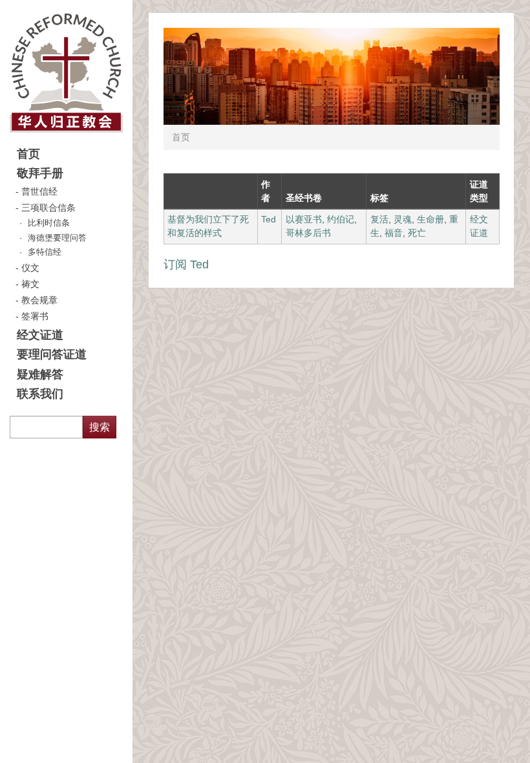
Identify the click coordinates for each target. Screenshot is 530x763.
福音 (394, 233)
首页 (28, 153)
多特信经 (44, 252)
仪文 (30, 268)
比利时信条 (49, 223)
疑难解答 (40, 374)
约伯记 (340, 219)
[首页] (66, 72)
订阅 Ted (186, 264)
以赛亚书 (304, 219)
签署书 (34, 316)
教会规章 (39, 300)
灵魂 (403, 219)
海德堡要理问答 (57, 237)
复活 (379, 219)
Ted (268, 219)
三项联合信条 (48, 207)
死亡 (417, 233)
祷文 (30, 284)
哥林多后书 (308, 233)
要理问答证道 (52, 354)
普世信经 (39, 191)
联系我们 (40, 393)
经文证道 (40, 334)
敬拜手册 (40, 173)
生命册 (430, 219)
